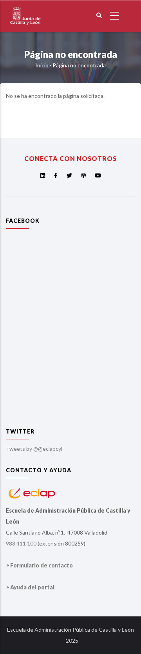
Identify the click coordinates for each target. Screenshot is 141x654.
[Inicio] (25, 5)
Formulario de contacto (41, 565)
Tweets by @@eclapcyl (34, 448)
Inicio (42, 65)
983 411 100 (21, 543)
